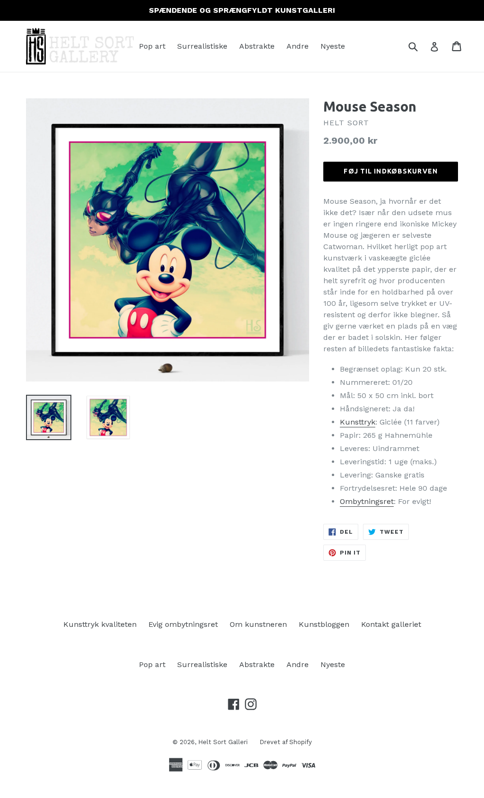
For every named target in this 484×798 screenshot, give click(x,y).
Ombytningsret (367, 501)
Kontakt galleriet (391, 624)
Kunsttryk (357, 421)
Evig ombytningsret (183, 624)
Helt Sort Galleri (223, 742)
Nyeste (332, 46)
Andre (297, 46)
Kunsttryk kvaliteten (100, 624)
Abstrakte (257, 46)
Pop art (152, 46)
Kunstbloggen (324, 624)
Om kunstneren (258, 624)
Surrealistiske (202, 46)
